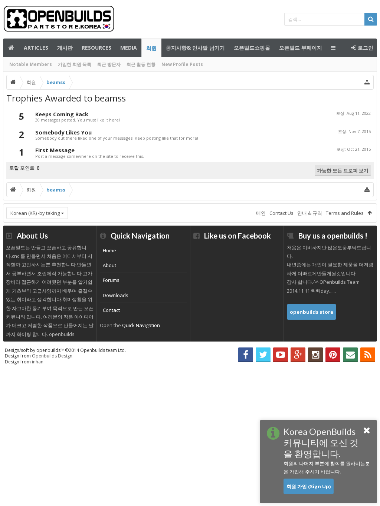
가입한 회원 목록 (74, 64)
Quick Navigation (141, 325)
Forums (111, 280)
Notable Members (30, 64)
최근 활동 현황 (141, 64)
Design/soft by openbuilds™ (65, 350)
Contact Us (281, 213)
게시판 (65, 47)
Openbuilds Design (52, 356)
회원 (151, 47)
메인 (11, 48)
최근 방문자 (109, 64)
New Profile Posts (182, 64)
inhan (37, 362)
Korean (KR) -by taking (35, 213)
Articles (36, 47)
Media (128, 47)
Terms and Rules (345, 213)
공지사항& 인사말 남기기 (195, 47)
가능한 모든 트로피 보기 (342, 170)
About (109, 265)
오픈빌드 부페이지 (300, 47)
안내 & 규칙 (309, 213)
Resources (96, 47)
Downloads (115, 295)
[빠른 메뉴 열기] (367, 82)
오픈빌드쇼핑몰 (252, 47)
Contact (111, 310)
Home (109, 250)
